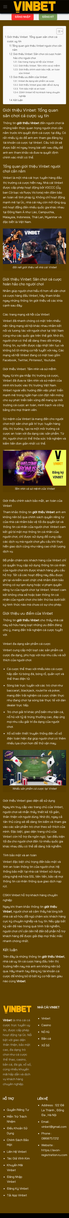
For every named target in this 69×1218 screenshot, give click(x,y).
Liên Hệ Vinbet (17, 1151)
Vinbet (20, 981)
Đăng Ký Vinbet (18, 1188)
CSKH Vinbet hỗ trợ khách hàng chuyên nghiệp (39, 94)
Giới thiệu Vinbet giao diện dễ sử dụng (39, 84)
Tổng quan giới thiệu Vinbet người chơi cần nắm (37, 47)
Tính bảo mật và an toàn (32, 88)
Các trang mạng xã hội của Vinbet (35, 61)
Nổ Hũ (45, 1032)
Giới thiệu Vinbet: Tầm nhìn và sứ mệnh (39, 65)
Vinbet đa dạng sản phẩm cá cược (36, 80)
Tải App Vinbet (17, 1195)
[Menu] (5, 6)
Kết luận (18, 100)
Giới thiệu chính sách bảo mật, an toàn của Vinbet (39, 71)
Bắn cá (46, 1038)
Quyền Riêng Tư (18, 1110)
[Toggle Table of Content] (57, 31)
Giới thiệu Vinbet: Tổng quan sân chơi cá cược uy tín (32, 39)
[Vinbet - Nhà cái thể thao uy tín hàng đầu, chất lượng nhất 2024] (34, 6)
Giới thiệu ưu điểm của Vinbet (30, 77)
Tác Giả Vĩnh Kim (18, 1158)
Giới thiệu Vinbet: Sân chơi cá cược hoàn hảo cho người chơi (37, 56)
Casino (46, 1025)
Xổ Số (45, 1045)
